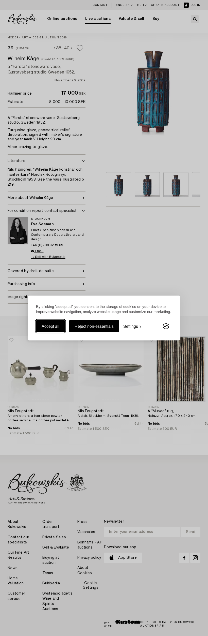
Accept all (50, 326)
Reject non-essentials (94, 326)
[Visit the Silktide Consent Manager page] (166, 326)
